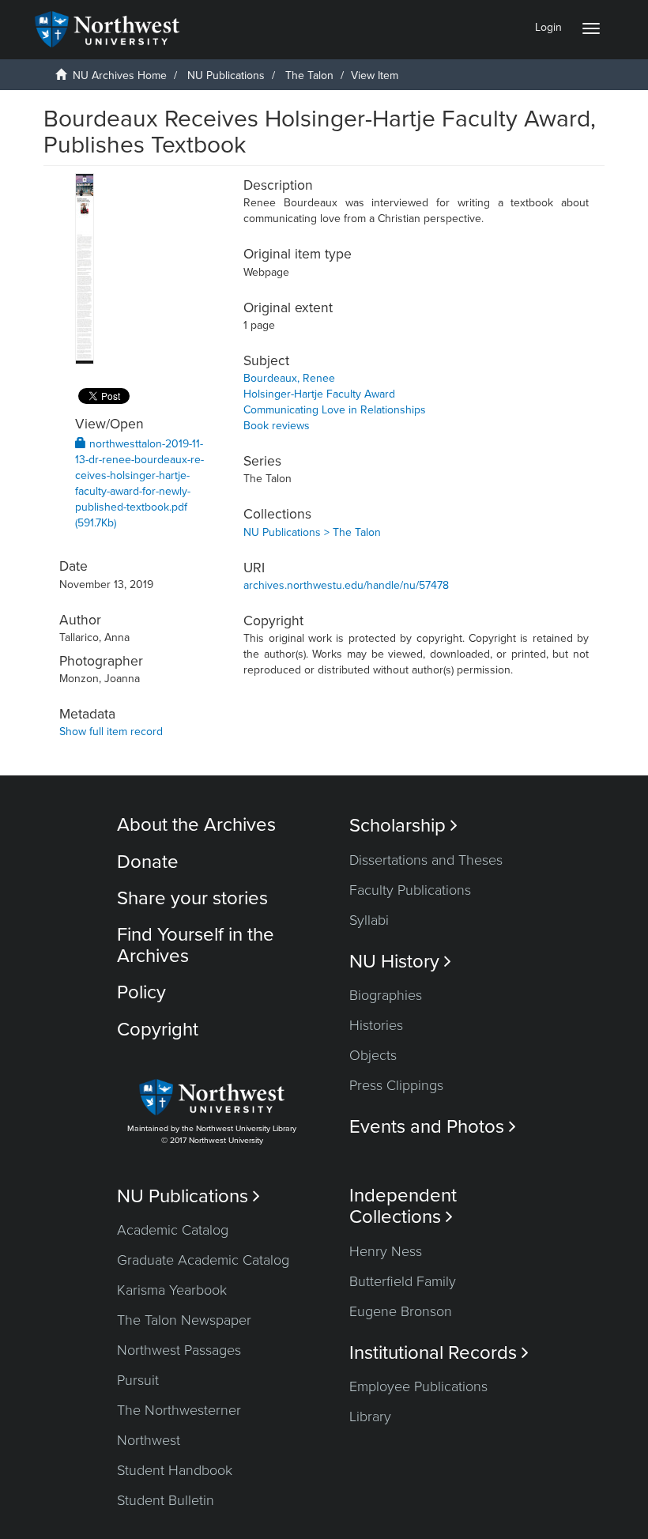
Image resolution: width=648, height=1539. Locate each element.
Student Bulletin (165, 1500)
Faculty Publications (410, 890)
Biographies (385, 995)
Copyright (157, 1029)
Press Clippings (396, 1085)
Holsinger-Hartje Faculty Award (319, 394)
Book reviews (276, 425)
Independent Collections (403, 1206)
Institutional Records (439, 1352)
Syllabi (369, 920)
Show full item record (111, 731)
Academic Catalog (172, 1230)
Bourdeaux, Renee (289, 378)
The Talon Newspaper (184, 1320)
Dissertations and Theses (426, 860)
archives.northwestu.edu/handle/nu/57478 (346, 585)
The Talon (309, 75)
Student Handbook (174, 1470)
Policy (141, 992)
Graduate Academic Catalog (203, 1260)
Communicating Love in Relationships (334, 410)
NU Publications (226, 75)
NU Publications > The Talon (312, 532)
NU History (400, 961)
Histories (376, 1025)
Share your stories (192, 898)
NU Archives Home (120, 75)
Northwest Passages (179, 1350)
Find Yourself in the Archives (195, 945)
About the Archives (196, 824)
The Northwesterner (179, 1410)
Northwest (148, 1440)
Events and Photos (432, 1126)
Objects (373, 1055)
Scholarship (403, 825)
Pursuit (138, 1380)
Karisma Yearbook (172, 1290)
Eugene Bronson (400, 1311)
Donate (148, 862)
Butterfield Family (402, 1281)
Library (370, 1416)
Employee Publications (418, 1386)
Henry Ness (385, 1251)
